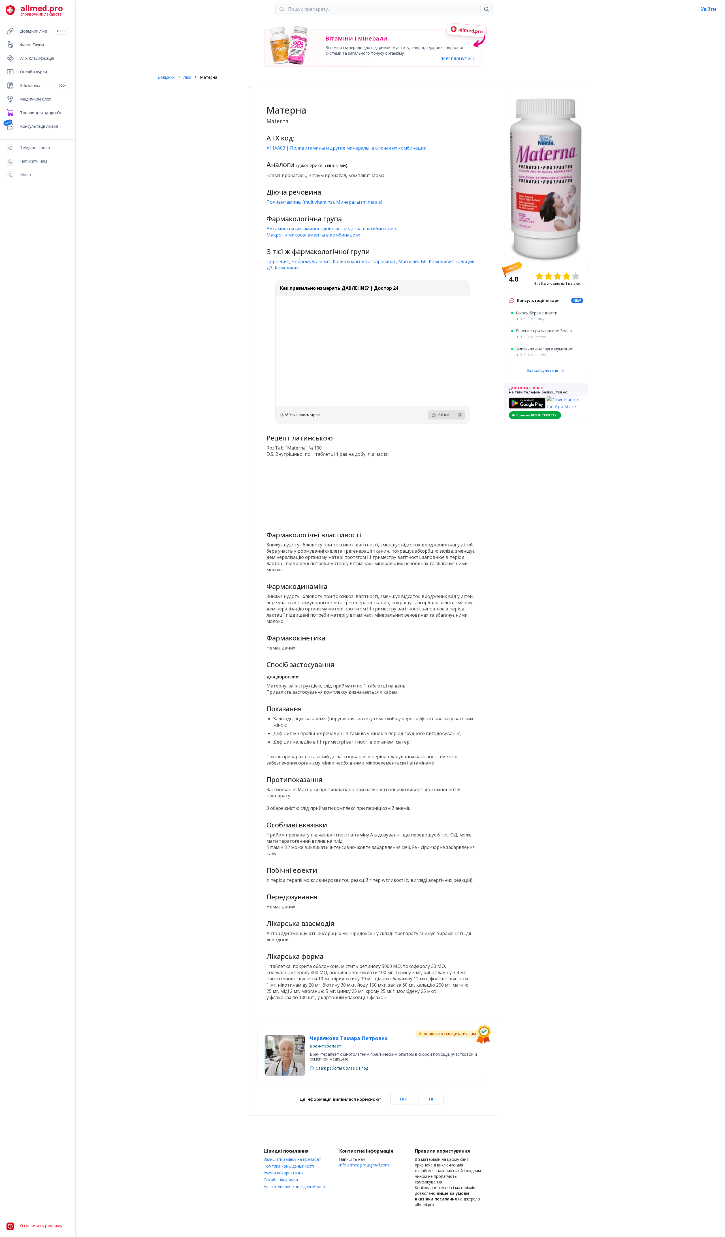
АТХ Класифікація (37, 58)
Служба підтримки (281, 1179)
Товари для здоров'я (40, 112)
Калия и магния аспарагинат (364, 261)
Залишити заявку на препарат (292, 1159)
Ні (431, 1099)
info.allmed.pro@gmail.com (364, 1165)
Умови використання (284, 1173)
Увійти (708, 9)
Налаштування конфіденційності (294, 1186)
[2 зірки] (548, 276)
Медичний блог (35, 99)
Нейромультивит (310, 261)
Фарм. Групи (32, 44)
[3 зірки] (557, 276)
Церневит (277, 261)
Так (403, 1099)
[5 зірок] (575, 276)
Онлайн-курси (33, 71)
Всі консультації (543, 370)
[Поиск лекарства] (486, 9)
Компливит (287, 268)
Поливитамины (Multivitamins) (300, 202)
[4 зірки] (566, 276)
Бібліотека (43, 85)
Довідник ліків (43, 31)
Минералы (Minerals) (359, 202)
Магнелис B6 (412, 261)
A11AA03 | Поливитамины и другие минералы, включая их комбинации (346, 148)
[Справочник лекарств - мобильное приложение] (319, 491)
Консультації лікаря (39, 126)
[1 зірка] (539, 276)
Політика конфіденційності (289, 1166)
